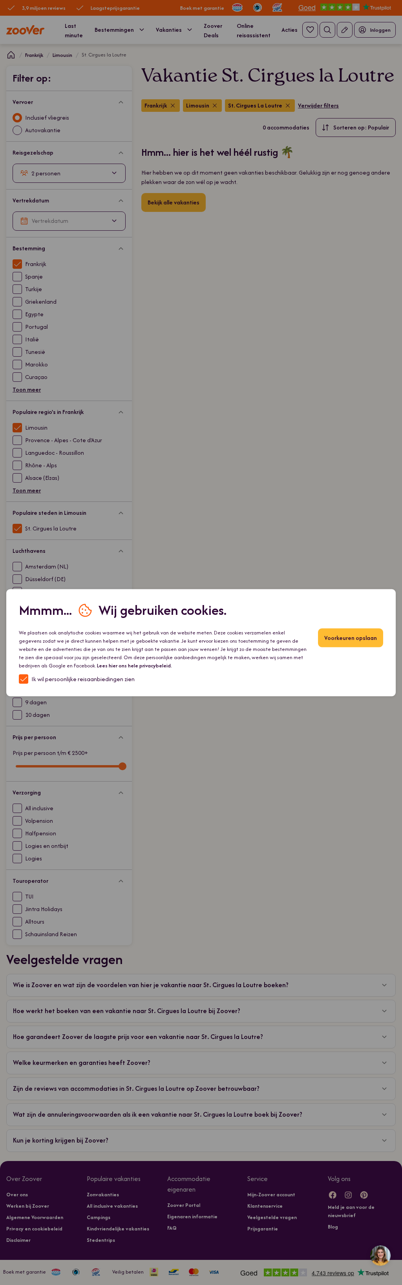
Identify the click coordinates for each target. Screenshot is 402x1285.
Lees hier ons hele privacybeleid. (134, 665)
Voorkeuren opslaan (350, 637)
